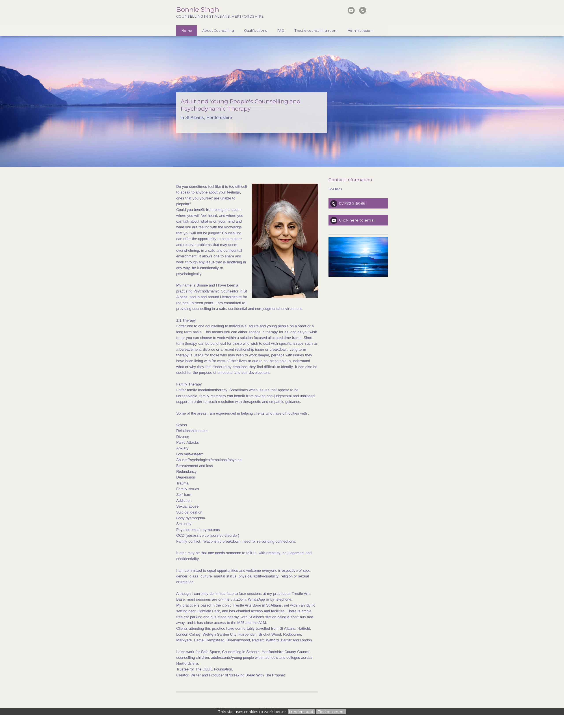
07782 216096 (352, 203)
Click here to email (357, 220)
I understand (301, 711)
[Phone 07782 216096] (362, 10)
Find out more (331, 711)
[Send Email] (351, 10)
